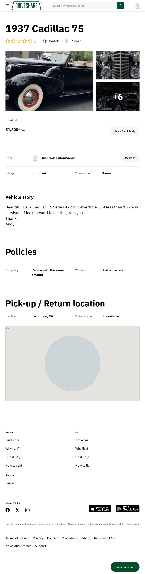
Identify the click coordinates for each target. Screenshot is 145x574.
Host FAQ (82, 457)
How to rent (13, 465)
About (86, 538)
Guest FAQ (13, 457)
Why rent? (12, 448)
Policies (52, 538)
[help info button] (15, 120)
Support (40, 546)
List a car (81, 440)
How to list (83, 465)
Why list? (81, 448)
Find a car (12, 440)
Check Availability (124, 131)
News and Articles (18, 546)
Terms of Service (17, 538)
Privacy (38, 538)
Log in (9, 483)
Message (130, 158)
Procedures (70, 538)
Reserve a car (125, 567)
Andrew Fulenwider (58, 158)
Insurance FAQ (104, 538)
